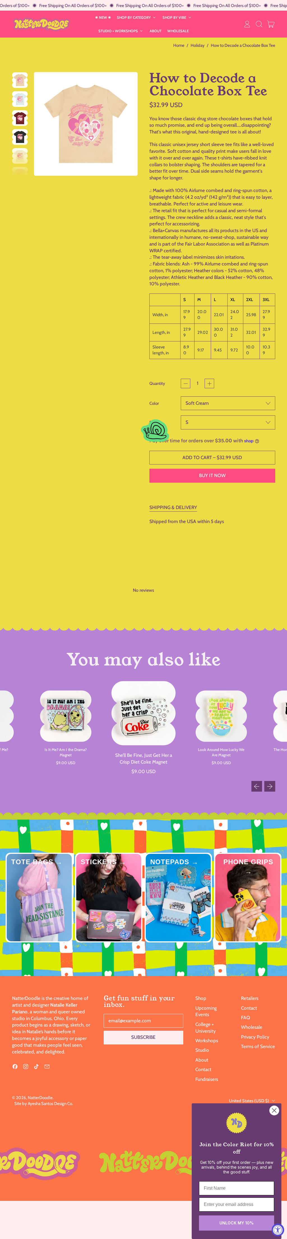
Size (153, 422)
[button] (259, 24)
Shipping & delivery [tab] (173, 507)
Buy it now (212, 475)
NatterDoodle (40, 1097)
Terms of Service (258, 1046)
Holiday (198, 45)
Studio (202, 1050)
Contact (203, 1069)
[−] (185, 383)
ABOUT (155, 31)
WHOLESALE (178, 31)
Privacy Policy (255, 1037)
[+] (209, 383)
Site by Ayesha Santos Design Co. (43, 1103)
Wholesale (251, 1027)
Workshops (206, 1040)
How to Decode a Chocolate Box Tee (243, 45)
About (201, 1060)
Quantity (157, 383)
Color (154, 403)
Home (178, 45)
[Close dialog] (274, 1110)
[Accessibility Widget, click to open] (278, 1230)
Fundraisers (206, 1079)
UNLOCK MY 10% (236, 1222)
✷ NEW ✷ (103, 17)
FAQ (245, 1017)
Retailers (249, 998)
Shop (200, 998)
